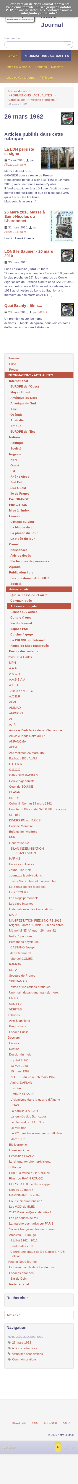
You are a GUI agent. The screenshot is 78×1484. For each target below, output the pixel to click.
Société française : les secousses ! (32, 1229)
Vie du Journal (21, 623)
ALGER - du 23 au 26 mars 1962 (32, 1077)
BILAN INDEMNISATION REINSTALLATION (27, 851)
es (65, 1447)
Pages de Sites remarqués (29, 645)
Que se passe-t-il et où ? (28, 595)
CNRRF (14, 798)
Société (15, 448)
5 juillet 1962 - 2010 (23, 1240)
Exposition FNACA (21, 1156)
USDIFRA (15, 1003)
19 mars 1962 (19, 1071)
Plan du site (19, 1423)
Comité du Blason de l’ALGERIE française (37, 809)
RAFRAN (15, 964)
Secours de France (22, 975)
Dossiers (57, 66)
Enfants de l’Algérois (23, 831)
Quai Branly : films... (23, 305)
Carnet (14, 544)
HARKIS (14, 858)
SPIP (35, 1423)
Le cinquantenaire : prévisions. (30, 1161)
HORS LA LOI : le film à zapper (30, 1184)
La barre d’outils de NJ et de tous (32, 1267)
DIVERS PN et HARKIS (25, 820)
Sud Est (16, 482)
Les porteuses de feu (23, 1218)
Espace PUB (19, 628)
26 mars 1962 (21, 1342)
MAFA (13, 915)
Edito (12, 364)
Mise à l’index (19, 510)
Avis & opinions (19, 1020)
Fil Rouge (46, 77)
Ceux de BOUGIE (21, 786)
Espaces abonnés (21, 1273)
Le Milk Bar (18, 1127)
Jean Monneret (20, 953)
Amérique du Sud (23, 403)
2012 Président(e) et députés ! (30, 1212)
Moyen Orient (20, 392)
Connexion (9, 1447)
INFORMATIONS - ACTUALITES (46, 56)
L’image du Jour (22, 521)
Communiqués (21, 600)
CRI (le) (14, 814)
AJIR (12, 724)
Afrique (15, 426)
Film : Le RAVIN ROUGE (26, 1178)
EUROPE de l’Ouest (24, 386)
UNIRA (13, 998)
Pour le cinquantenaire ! (25, 1201)
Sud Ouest (18, 488)
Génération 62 (19, 843)
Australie (17, 420)
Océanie (16, 414)
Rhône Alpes (19, 476)
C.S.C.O (14, 769)
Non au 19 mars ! (21, 1189)
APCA (13, 747)
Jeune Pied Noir (20, 870)
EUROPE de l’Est (22, 431)
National (15, 437)
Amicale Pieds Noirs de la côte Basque (35, 730)
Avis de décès (20, 555)
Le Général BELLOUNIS (27, 1122)
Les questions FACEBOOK (30, 578)
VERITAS (15, 1009)
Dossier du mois (20, 1054)
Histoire (14, 1043)
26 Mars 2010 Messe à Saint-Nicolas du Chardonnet (24, 216)
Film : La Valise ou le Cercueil (29, 1172)
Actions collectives (24, 1348)
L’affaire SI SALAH (23, 1094)
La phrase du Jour (23, 533)
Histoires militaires (21, 864)
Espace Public (18, 1032)
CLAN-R (14, 792)
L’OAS (14, 1105)
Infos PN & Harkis (18, 66)
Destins (14, 1049)
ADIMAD (15, 707)
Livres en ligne (19, 1150)
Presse (14, 369)
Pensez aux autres (23, 612)
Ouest (14, 465)
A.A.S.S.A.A (17, 679)
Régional (15, 454)
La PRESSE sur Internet (27, 640)
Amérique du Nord (23, 397)
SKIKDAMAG (18, 981)
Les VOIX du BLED (22, 1206)
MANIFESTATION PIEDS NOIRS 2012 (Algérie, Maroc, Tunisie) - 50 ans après (36, 923)
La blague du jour (23, 527)
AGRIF (13, 719)
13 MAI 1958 (19, 1065)
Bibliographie (18, 1144)
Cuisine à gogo (21, 634)
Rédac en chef (19, 1284)
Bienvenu (12, 56)
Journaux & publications (25, 875)
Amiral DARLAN (21, 1082)
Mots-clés (13, 1315)
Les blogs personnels (23, 898)
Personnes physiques (24, 941)
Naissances (19, 550)
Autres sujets (16, 99)
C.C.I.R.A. (16, 764)
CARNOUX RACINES (23, 775)
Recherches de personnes (29, 561)
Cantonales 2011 (22, 1246)
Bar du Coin (18, 1278)
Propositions (17, 1026)
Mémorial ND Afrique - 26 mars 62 (32, 930)
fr (58, 1447)
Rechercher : (13, 38)
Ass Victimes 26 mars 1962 (27, 752)
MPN (12, 662)
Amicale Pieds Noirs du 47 (27, 736)
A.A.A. (13, 668)
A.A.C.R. (15, 674)
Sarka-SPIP (50, 1423)
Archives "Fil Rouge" (23, 1234)
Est (12, 471)
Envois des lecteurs (23, 651)
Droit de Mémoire (21, 826)
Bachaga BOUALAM (23, 758)
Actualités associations (27, 1353)
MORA (42, 312)
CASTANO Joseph (23, 947)
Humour (15, 516)
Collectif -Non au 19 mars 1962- (31, 803)
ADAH (13, 702)
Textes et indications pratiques (29, 987)
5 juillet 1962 (19, 1060)
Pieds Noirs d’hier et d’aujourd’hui (33, 881)
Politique (17, 443)
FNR (12, 837)
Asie (13, 409)
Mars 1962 (17, 1139)
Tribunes (41, 66)
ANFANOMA (17, 741)
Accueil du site (17, 91)
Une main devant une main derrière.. (34, 992)
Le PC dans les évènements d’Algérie (36, 1133)
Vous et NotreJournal (20, 77)
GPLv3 (67, 1423)
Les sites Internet (21, 903)
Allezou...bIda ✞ (15, 164)
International (18, 381)
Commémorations (24, 1359)
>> (68, 44)
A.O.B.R (14, 696)
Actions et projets (43, 99)
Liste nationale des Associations (31, 909)
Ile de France (19, 493)
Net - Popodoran (20, 936)
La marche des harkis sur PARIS (31, 1223)
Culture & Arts (20, 617)
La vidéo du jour (22, 538)
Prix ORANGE (19, 499)
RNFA (13, 970)
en (72, 1447)
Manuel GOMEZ (21, 958)
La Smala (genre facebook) (28, 886)
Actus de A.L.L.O (21, 690)
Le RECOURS (18, 892)
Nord (14, 459)
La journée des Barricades (28, 1116)
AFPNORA (16, 713)
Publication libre (21, 572)
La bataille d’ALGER (24, 1111)
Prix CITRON (18, 505)
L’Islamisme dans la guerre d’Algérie (35, 1099)
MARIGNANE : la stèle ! (25, 1195)
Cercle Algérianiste (22, 781)
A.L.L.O (14, 685)
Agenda (15, 567)
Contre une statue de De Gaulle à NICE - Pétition (38, 1254)
